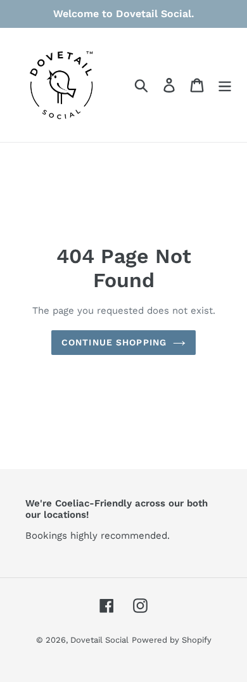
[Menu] (225, 85)
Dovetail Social (99, 640)
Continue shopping (114, 342)
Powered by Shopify (172, 640)
